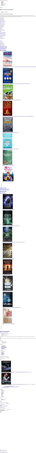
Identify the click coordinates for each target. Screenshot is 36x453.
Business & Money (3, 50)
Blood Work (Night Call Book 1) (6, 274)
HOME (2, 392)
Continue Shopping (2, 452)
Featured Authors (2, 44)
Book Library (2, 348)
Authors (2, 393)
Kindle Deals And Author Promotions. (8, 386)
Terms (13, 386)
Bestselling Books (3, 399)
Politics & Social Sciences (3, 32)
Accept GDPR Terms (3, 358)
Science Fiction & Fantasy (3, 34)
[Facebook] (1, 342)
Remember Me (2, 404)
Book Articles (2, 353)
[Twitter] (1, 341)
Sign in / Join (2, 5)
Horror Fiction (2, 192)
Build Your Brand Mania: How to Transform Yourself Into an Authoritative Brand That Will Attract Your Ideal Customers (16, 83)
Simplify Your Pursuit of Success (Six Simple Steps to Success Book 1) (11, 132)
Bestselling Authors (3, 46)
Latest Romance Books (4, 347)
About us (2, 352)
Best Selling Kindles (2, 45)
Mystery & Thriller (2, 26)
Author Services (3, 351)
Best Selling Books (3, 345)
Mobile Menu (2, 390)
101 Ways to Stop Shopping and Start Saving (8, 181)
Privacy (16, 386)
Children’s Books (2, 20)
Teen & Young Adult (2, 38)
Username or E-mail (9, 409)
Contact (2, 394)
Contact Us (2, 334)
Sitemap (2, 354)
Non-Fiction (1, 27)
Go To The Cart (6, 452)
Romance (1, 28)
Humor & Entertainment (4, 331)
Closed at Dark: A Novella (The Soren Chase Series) (8, 209)
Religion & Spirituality (2, 33)
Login (0, 405)
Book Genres (2, 396)
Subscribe (8, 357)
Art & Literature (3, 48)
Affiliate (18, 386)
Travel (0, 40)
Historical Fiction (2, 22)
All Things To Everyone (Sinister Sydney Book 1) (8, 258)
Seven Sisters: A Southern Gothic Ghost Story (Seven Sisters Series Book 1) (11, 225)
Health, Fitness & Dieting (3, 21)
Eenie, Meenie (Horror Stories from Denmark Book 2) (9, 323)
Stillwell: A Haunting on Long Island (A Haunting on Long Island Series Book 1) (12, 307)
